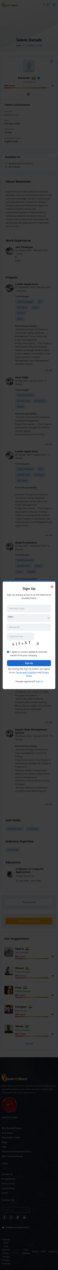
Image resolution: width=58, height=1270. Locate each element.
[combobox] (29, 618)
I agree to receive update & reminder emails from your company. (28, 653)
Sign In (39, 681)
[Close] (52, 586)
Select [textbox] (10, 616)
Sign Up (29, 663)
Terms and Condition (26, 672)
